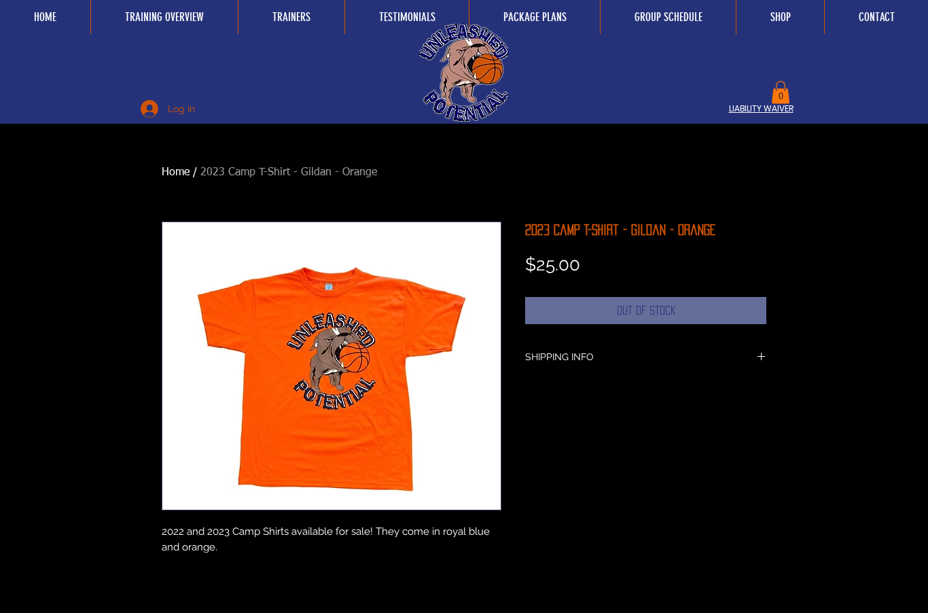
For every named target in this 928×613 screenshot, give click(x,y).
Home (176, 172)
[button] (780, 92)
